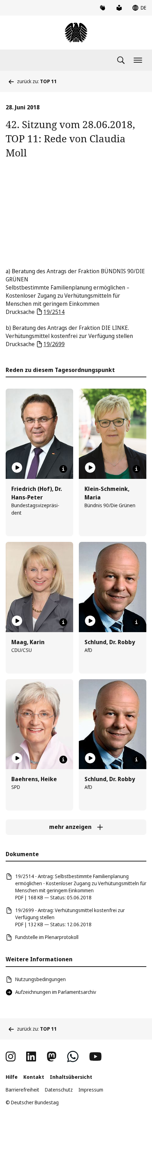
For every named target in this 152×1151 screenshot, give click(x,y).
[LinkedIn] (31, 1056)
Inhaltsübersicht (71, 1076)
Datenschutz (59, 1089)
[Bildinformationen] (63, 469)
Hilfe (12, 1076)
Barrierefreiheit (22, 1089)
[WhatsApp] (72, 1056)
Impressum (90, 1089)
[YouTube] (95, 1056)
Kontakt (33, 1076)
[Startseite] (76, 32)
